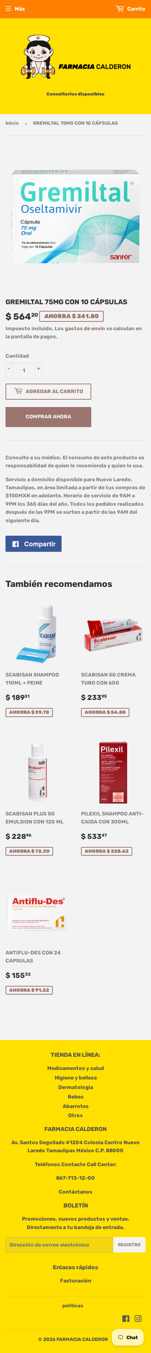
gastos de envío (85, 328)
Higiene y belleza (76, 1078)
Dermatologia (75, 1087)
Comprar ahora (48, 417)
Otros (75, 1115)
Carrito (136, 9)
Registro (129, 1244)
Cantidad (17, 356)
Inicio (12, 123)
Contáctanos (75, 1192)
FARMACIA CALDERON (82, 1339)
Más (20, 9)
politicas (72, 1305)
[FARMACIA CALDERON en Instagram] (138, 1320)
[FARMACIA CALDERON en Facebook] (126, 1320)
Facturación (75, 1281)
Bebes (76, 1097)
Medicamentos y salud (75, 1068)
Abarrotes (76, 1106)
